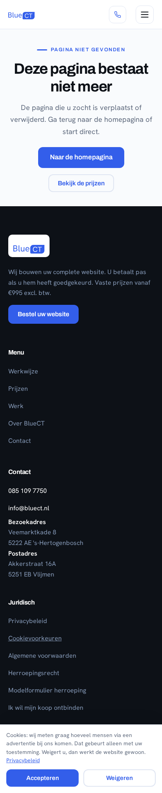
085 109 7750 (27, 491)
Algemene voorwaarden (42, 655)
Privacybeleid (27, 621)
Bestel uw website (43, 314)
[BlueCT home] (21, 14)
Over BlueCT (26, 423)
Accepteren (42, 778)
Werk (16, 406)
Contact (19, 441)
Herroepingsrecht (33, 673)
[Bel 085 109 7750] (117, 14)
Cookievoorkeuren (35, 638)
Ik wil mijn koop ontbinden (45, 707)
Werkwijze (23, 371)
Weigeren (119, 778)
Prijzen (18, 388)
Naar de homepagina (81, 157)
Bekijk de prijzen (81, 183)
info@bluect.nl (28, 508)
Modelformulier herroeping (47, 690)
